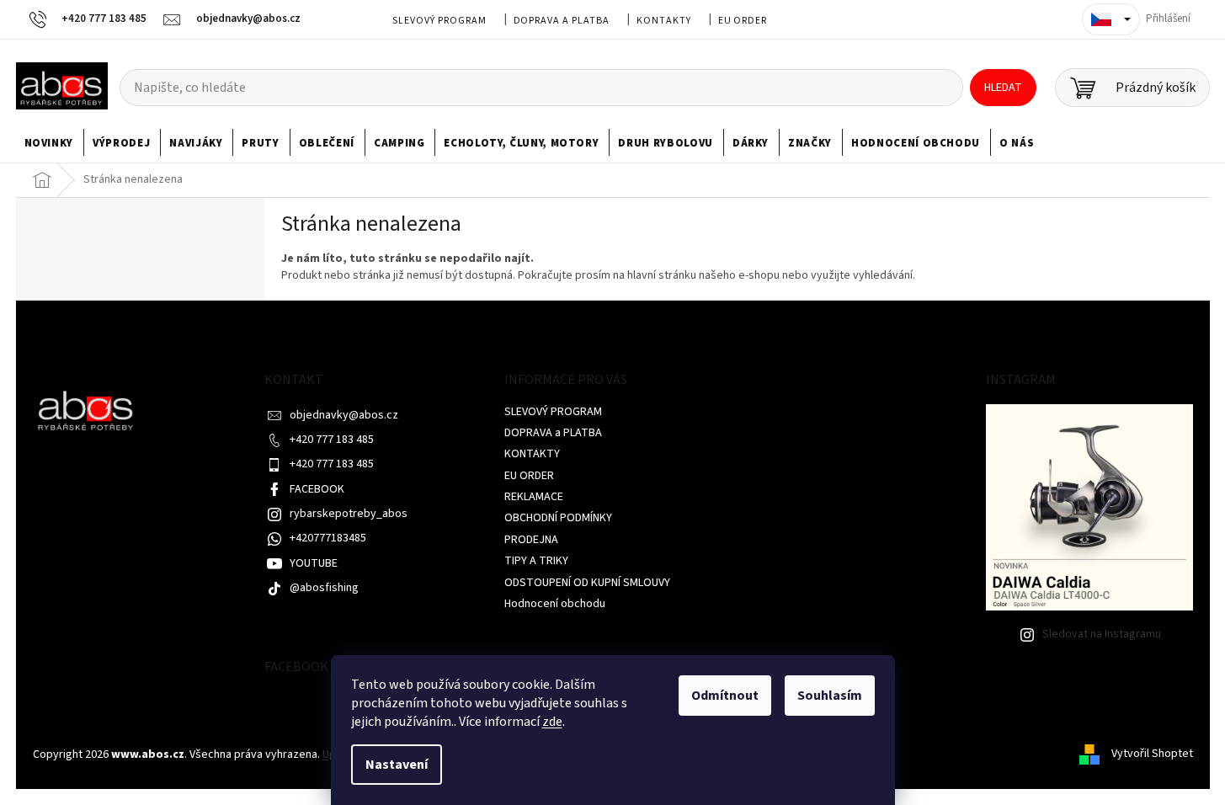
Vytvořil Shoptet (1152, 754)
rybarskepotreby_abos (348, 513)
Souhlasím (829, 695)
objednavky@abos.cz (344, 415)
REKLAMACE (533, 496)
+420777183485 (328, 538)
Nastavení (396, 764)
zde (552, 721)
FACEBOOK (317, 489)
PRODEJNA (531, 539)
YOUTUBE (314, 563)
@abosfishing (324, 587)
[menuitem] (49, 143)
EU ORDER (743, 20)
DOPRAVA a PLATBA (562, 20)
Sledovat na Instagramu (1101, 634)
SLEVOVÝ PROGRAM (439, 20)
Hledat (1003, 87)
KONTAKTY (663, 20)
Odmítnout (725, 695)
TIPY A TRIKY (536, 560)
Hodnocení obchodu (554, 603)
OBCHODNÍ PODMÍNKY (558, 517)
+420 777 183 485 (332, 439)
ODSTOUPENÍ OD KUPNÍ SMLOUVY (587, 582)
